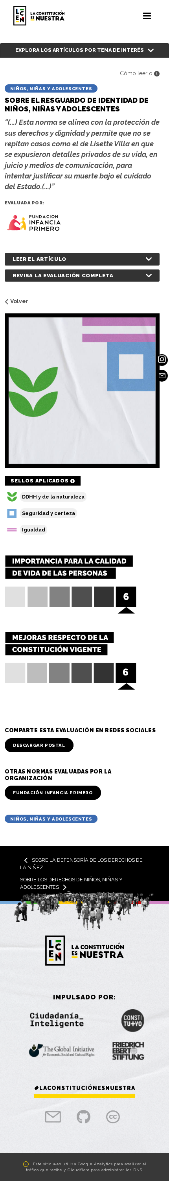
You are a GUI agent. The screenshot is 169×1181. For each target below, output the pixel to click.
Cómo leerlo (137, 73)
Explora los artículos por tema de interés (79, 50)
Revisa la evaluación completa (63, 275)
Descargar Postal (39, 745)
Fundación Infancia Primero (53, 792)
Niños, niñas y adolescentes (51, 88)
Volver (19, 301)
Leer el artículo (39, 259)
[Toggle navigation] (147, 15)
